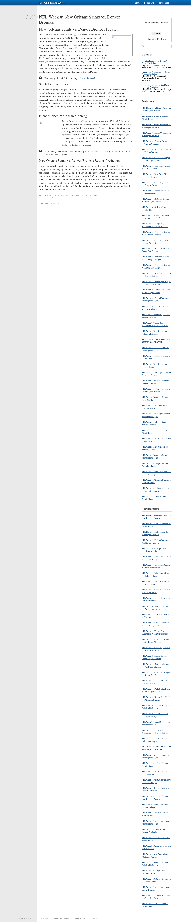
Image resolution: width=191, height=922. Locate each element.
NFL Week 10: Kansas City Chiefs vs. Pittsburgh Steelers (156, 291)
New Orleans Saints (72, 195)
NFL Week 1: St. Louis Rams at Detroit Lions (155, 497)
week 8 (94, 195)
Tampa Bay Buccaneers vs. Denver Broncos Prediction (156, 72)
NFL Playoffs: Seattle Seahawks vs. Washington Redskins (156, 125)
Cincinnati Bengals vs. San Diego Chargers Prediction (155, 85)
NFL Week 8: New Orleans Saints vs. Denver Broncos (79, 19)
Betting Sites (149, 2)
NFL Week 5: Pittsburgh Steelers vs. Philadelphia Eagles (157, 415)
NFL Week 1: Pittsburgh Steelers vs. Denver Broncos (157, 481)
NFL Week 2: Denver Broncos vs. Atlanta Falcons (156, 431)
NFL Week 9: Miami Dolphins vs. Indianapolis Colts (156, 315)
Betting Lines (164, 2)
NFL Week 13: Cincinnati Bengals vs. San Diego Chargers (156, 233)
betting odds (47, 195)
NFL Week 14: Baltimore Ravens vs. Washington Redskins (155, 200)
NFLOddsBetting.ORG (51, 2)
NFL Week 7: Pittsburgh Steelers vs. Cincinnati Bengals (157, 373)
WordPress (52, 918)
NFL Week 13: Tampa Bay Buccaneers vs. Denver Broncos (155, 225)
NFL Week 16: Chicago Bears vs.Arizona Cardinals (154, 142)
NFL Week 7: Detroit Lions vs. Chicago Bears (154, 365)
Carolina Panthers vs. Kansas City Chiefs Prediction (156, 62)
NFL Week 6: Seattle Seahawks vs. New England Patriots (156, 390)
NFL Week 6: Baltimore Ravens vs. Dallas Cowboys (156, 398)
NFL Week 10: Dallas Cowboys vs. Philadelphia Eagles (156, 299)
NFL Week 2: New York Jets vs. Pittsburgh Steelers (155, 448)
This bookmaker (96, 151)
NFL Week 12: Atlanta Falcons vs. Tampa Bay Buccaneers (156, 249)
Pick (81, 195)
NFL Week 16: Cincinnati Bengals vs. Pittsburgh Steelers (156, 159)
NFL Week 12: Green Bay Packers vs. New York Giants (156, 241)
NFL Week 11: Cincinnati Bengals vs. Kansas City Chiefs (156, 266)
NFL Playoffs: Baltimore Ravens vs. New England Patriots (156, 109)
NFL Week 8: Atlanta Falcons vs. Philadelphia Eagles (155, 349)
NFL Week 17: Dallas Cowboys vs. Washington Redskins (156, 134)
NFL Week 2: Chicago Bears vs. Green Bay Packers (155, 464)
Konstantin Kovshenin (88, 918)
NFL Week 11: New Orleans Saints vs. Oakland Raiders (156, 274)
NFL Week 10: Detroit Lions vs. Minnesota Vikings (155, 307)
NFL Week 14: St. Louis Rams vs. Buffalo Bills (156, 208)
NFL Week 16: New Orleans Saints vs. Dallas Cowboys (156, 150)
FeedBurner (162, 38)
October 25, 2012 (29, 16)
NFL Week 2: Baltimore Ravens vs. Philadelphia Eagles (156, 456)
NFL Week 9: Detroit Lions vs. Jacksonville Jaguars (154, 332)
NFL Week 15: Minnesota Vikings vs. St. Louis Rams (156, 167)
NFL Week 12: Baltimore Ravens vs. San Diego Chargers (155, 258)
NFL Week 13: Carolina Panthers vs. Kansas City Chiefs (155, 216)
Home (137, 2)
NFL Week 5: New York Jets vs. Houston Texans (155, 406)
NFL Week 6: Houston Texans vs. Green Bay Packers (156, 382)
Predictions (51, 198)
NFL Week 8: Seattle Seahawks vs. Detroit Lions (156, 357)
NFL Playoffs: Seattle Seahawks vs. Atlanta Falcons (156, 117)
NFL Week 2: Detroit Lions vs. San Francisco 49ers (156, 439)
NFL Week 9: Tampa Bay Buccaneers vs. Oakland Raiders (155, 324)
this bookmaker (87, 78)
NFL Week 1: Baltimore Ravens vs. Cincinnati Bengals (156, 473)
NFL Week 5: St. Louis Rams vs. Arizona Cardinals (155, 423)
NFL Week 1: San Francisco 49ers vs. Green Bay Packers (156, 489)
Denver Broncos (58, 195)
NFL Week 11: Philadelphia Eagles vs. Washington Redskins (156, 283)
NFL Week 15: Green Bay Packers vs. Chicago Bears (156, 183)
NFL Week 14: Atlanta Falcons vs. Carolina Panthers (156, 192)
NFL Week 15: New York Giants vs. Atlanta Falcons (155, 175)
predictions (87, 195)
